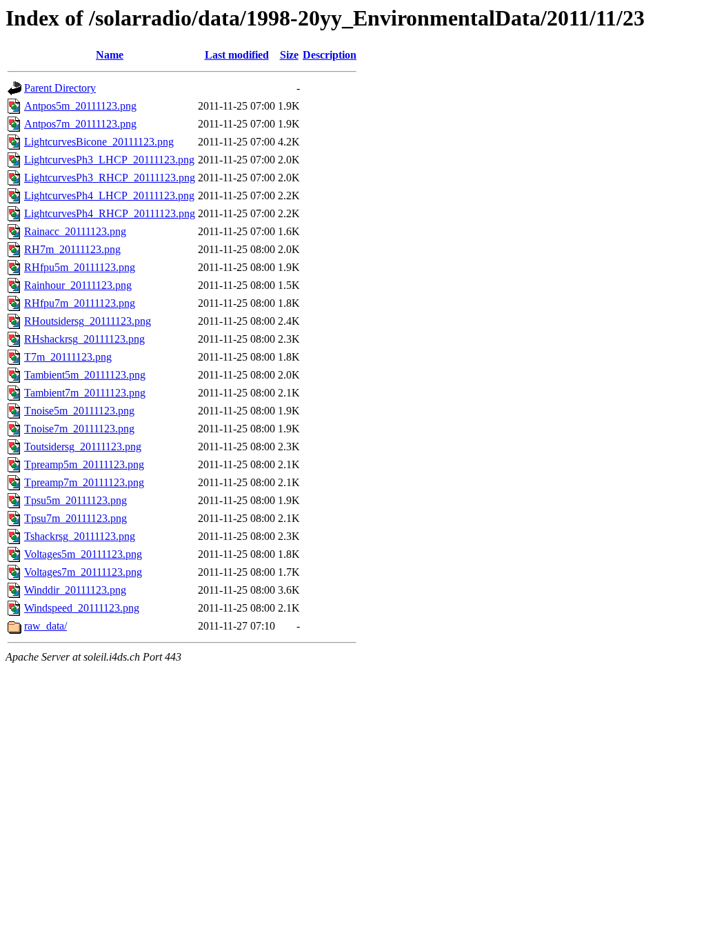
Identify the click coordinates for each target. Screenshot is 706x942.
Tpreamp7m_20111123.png (84, 482)
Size (289, 55)
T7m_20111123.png (68, 357)
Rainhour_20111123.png (78, 285)
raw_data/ (45, 626)
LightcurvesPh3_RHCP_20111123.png (109, 177)
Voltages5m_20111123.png (83, 554)
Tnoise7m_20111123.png (79, 428)
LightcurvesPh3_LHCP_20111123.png (109, 160)
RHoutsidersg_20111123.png (87, 321)
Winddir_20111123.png (75, 590)
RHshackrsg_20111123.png (84, 339)
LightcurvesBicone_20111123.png (99, 142)
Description (329, 55)
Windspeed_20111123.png (81, 608)
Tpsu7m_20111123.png (75, 518)
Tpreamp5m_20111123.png (84, 464)
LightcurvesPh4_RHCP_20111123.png (109, 213)
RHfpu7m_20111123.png (79, 303)
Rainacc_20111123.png (75, 231)
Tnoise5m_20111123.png (79, 411)
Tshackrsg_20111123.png (79, 536)
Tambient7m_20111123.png (84, 393)
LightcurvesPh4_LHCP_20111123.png (109, 195)
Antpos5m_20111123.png (80, 106)
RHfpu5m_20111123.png (79, 267)
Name (109, 55)
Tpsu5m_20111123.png (75, 500)
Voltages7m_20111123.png (83, 572)
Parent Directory (60, 88)
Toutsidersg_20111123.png (82, 446)
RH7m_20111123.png (72, 249)
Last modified (237, 55)
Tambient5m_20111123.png (84, 375)
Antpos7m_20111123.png (80, 124)
